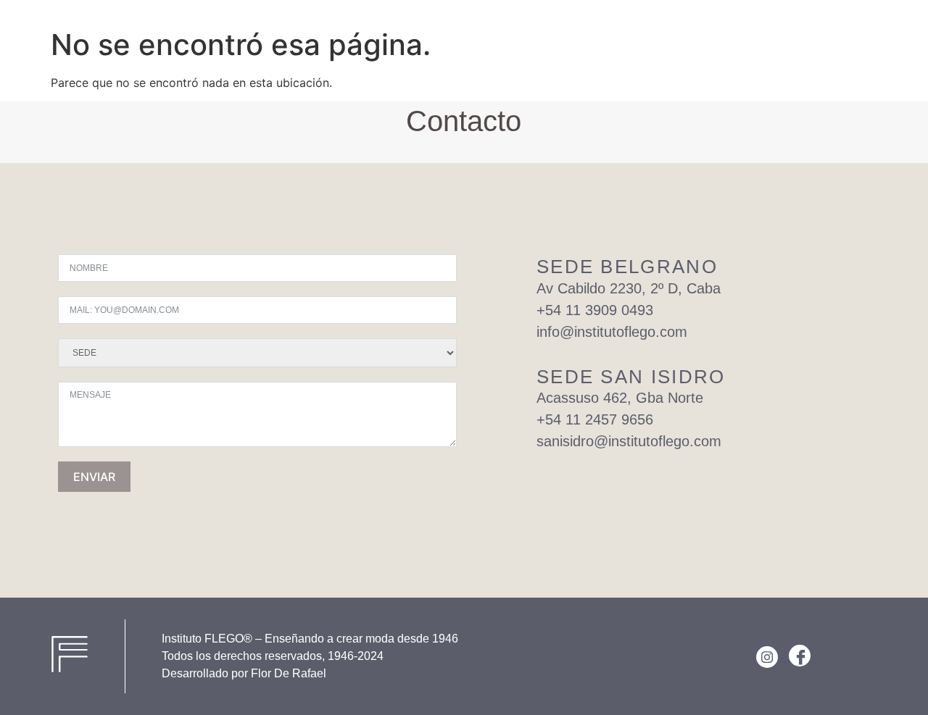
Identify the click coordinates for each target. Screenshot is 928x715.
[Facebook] (800, 655)
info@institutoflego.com (611, 332)
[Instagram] (767, 657)
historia (822, 23)
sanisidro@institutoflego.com (628, 441)
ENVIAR (94, 476)
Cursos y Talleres (659, 23)
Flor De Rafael (288, 673)
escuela (755, 23)
